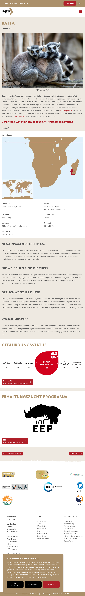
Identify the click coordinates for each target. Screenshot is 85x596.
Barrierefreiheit (42, 534)
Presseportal (41, 529)
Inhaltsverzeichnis (43, 539)
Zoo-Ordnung (69, 524)
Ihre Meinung (41, 536)
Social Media (68, 541)
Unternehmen (42, 521)
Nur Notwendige (15, 584)
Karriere (39, 524)
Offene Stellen (42, 526)
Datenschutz (68, 529)
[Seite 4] (47, 89)
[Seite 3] (44, 89)
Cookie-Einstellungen (71, 531)
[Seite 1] (37, 89)
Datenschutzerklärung (39, 577)
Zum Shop (70, 3)
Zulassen (51, 584)
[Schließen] (79, 3)
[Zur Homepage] (7, 12)
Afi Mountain (20, 116)
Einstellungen (33, 584)
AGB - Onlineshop (70, 539)
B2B (38, 531)
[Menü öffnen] (80, 12)
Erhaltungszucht (65, 110)
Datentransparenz (70, 526)
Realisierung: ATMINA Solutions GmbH (55, 594)
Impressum (68, 521)
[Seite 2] (40, 89)
